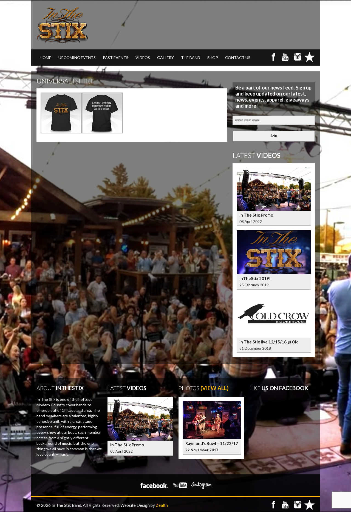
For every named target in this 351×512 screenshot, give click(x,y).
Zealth (162, 505)
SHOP (212, 57)
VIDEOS (142, 57)
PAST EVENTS (115, 57)
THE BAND (190, 57)
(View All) (214, 388)
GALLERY (165, 57)
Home (45, 57)
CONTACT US (237, 57)
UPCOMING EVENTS (77, 57)
